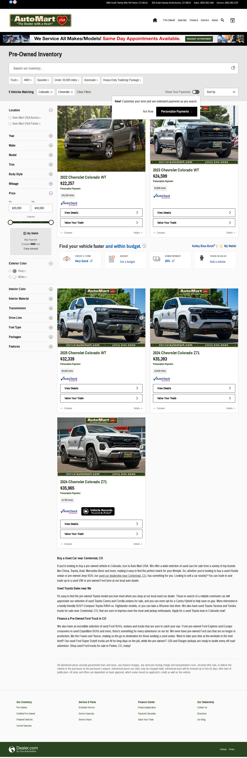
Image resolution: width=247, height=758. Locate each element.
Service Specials (86, 713)
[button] (101, 195)
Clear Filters (84, 92)
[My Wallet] (232, 20)
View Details (71, 212)
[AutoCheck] (69, 203)
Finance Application (147, 707)
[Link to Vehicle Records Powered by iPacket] (98, 511)
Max (33, 201)
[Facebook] (11, 2)
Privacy (232, 749)
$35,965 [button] (67, 488)
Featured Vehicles (24, 719)
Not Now (148, 111)
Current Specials (24, 725)
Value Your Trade (74, 222)
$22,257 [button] (67, 183)
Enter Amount (31, 249)
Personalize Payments (175, 111)
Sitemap (223, 749)
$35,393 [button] (160, 359)
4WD (28, 80)
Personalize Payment (70, 188)
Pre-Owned (169, 20)
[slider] (10, 222)
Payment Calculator (147, 713)
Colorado (44, 92)
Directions (201, 713)
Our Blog (201, 719)
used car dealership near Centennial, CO (122, 576)
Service (205, 20)
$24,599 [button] (160, 176)
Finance (194, 20)
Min (10, 201)
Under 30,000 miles (66, 80)
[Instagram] (15, 2)
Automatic (91, 80)
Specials (182, 20)
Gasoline (43, 80)
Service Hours (85, 719)
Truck (14, 80)
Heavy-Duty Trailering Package (122, 80)
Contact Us (202, 707)
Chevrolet (63, 92)
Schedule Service (87, 707)
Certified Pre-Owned (25, 713)
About (215, 20)
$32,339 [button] (67, 359)
